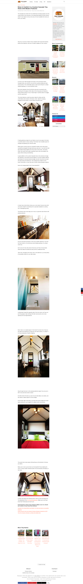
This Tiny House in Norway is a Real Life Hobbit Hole (29, 512)
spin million (55, 23)
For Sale (36, 1)
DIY (44, 1)
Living (41, 1)
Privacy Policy (28, 571)
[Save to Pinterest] (82, 293)
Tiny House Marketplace (32, 500)
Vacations (49, 1)
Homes (31, 1)
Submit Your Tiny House (28, 572)
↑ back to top (41, 564)
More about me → (59, 39)
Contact (55, 571)
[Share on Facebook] (82, 289)
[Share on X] (82, 291)
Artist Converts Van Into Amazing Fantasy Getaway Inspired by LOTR (32, 511)
